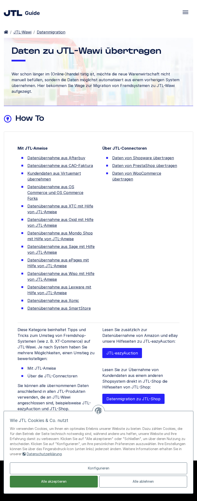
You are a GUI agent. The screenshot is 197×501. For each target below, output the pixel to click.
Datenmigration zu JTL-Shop (133, 398)
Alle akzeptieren (54, 481)
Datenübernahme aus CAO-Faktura (60, 165)
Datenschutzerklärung (44, 454)
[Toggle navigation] (185, 12)
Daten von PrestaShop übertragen (144, 165)
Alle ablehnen (143, 481)
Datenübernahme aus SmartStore (59, 308)
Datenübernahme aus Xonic (53, 300)
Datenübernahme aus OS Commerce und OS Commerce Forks (55, 192)
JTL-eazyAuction (122, 353)
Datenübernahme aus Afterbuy (56, 157)
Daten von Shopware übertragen (143, 157)
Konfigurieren (98, 468)
